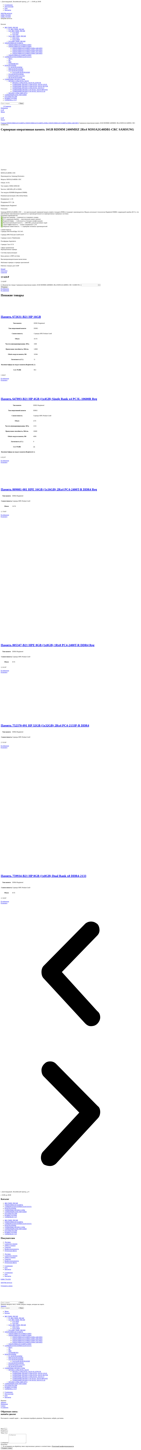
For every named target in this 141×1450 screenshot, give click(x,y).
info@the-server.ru (6, 13)
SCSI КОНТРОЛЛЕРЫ (16, 74)
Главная (3, 123)
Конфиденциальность (12, 1249)
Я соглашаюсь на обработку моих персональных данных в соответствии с (38, 1446)
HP (9, 60)
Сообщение (5, 1442)
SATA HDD (16, 39)
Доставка (8, 1242)
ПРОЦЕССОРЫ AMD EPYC (18, 93)
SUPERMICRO (13, 64)
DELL (10, 58)
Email (3, 1431)
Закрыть (3, 1306)
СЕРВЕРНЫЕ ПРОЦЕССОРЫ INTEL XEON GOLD (29, 84)
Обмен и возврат (10, 1245)
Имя (2, 1429)
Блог (6, 1267)
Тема (2, 1433)
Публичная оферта (11, 1251)
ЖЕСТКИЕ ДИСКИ (11, 1203)
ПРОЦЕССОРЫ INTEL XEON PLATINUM (26, 83)
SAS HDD (15, 32)
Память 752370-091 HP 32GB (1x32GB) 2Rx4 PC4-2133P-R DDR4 (45, 725)
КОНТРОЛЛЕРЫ (10, 1208)
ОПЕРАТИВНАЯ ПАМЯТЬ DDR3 (19, 45)
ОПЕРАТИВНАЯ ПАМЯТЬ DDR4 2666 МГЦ (27, 50)
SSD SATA (15, 38)
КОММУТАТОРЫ (11, 1215)
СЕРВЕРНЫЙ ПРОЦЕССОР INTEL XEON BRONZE (30, 89)
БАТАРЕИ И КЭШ (11, 1213)
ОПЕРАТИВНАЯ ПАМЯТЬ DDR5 (19, 55)
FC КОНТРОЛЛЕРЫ (15, 67)
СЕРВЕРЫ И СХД (11, 1217)
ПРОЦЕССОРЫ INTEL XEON (18, 81)
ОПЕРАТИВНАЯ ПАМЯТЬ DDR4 (19, 46)
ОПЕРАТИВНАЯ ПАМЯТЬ (15, 123)
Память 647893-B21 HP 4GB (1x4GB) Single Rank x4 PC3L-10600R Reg (49, 399)
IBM (9, 62)
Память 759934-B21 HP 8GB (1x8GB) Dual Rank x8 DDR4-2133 (43, 876)
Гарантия (8, 1247)
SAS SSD (15, 34)
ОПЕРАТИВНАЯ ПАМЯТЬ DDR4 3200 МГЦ (27, 53)
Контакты (8, 1269)
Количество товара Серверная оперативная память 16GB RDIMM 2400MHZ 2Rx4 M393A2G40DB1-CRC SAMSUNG (41, 285)
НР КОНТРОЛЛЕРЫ (15, 77)
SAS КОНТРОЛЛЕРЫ (15, 70)
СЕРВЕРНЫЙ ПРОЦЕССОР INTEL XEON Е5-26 (28, 91)
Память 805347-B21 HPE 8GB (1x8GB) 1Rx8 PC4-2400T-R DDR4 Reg (47, 645)
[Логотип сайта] (9, 22)
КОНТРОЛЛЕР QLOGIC (16, 76)
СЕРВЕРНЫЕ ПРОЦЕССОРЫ (15, 1210)
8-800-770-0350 (6, 15)
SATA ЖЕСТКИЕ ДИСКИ (17, 36)
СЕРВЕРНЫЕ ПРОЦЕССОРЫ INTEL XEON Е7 (28, 88)
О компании (9, 1266)
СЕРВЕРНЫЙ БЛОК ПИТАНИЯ (16, 1212)
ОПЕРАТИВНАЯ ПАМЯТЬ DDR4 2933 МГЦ (27, 51)
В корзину (4, 287)
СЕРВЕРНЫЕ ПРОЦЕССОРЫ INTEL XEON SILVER (30, 86)
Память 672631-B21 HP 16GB (21, 316)
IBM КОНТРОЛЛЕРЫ (15, 69)
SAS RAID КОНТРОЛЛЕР (21, 72)
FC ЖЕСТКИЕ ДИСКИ (16, 29)
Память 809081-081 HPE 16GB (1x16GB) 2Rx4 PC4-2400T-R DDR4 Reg (49, 489)
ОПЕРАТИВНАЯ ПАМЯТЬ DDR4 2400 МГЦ (27, 48)
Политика (4, 1444)
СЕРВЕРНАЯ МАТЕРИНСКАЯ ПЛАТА (18, 1206)
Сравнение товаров (11, 1244)
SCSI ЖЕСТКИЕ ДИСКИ (16, 41)
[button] (4, 380)
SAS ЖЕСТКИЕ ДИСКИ (16, 31)
